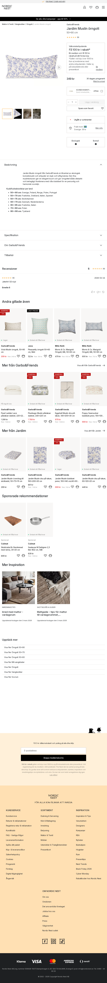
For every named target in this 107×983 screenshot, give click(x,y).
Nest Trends (81, 864)
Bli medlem (99, 68)
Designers (80, 825)
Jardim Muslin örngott (42, 24)
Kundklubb (10, 830)
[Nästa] (58, 67)
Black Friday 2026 (84, 869)
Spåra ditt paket (13, 845)
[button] (73, 37)
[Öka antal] (76, 102)
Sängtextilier (20, 24)
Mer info (99, 128)
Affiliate (45, 916)
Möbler (44, 840)
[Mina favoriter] (91, 7)
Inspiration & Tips (83, 816)
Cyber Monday (82, 873)
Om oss (45, 897)
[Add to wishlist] (18, 356)
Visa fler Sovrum (11, 677)
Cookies (9, 859)
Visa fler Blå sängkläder (14, 662)
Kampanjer (80, 830)
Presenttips (81, 859)
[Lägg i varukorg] (23, 356)
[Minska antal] (68, 102)
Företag (9, 869)
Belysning (45, 830)
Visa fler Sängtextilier (13, 672)
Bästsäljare (80, 845)
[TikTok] (62, 941)
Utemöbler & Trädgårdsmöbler (54, 845)
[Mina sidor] (84, 7)
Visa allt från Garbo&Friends (89, 365)
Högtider (80, 849)
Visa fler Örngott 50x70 (14, 652)
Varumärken (81, 821)
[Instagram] (53, 941)
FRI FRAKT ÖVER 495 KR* (55, 1)
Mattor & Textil (7, 24)
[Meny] (103, 7)
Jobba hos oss (48, 911)
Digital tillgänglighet (14, 873)
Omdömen (46, 902)
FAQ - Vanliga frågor (14, 835)
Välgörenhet (47, 926)
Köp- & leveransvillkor (15, 849)
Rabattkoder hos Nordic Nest (88, 878)
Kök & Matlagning (48, 821)
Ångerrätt (10, 878)
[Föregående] (4, 67)
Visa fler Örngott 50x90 (14, 647)
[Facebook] (45, 941)
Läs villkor (53, 775)
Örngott (29, 24)
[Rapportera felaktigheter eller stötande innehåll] (103, 292)
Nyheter (79, 840)
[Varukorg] (97, 7)
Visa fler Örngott (11, 667)
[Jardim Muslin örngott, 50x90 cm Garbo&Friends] (32, 67)
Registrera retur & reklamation (19, 825)
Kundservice (11, 816)
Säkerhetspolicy (13, 854)
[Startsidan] (7, 7)
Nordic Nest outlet (50, 930)
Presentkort (46, 849)
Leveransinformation (14, 840)
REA (77, 835)
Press (44, 921)
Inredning (45, 825)
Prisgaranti (10, 864)
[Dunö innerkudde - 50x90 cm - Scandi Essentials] (71, 91)
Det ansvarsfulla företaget (53, 906)
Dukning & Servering (49, 816)
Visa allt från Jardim (92, 431)
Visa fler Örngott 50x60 (14, 657)
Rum (78, 854)
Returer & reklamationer (16, 821)
